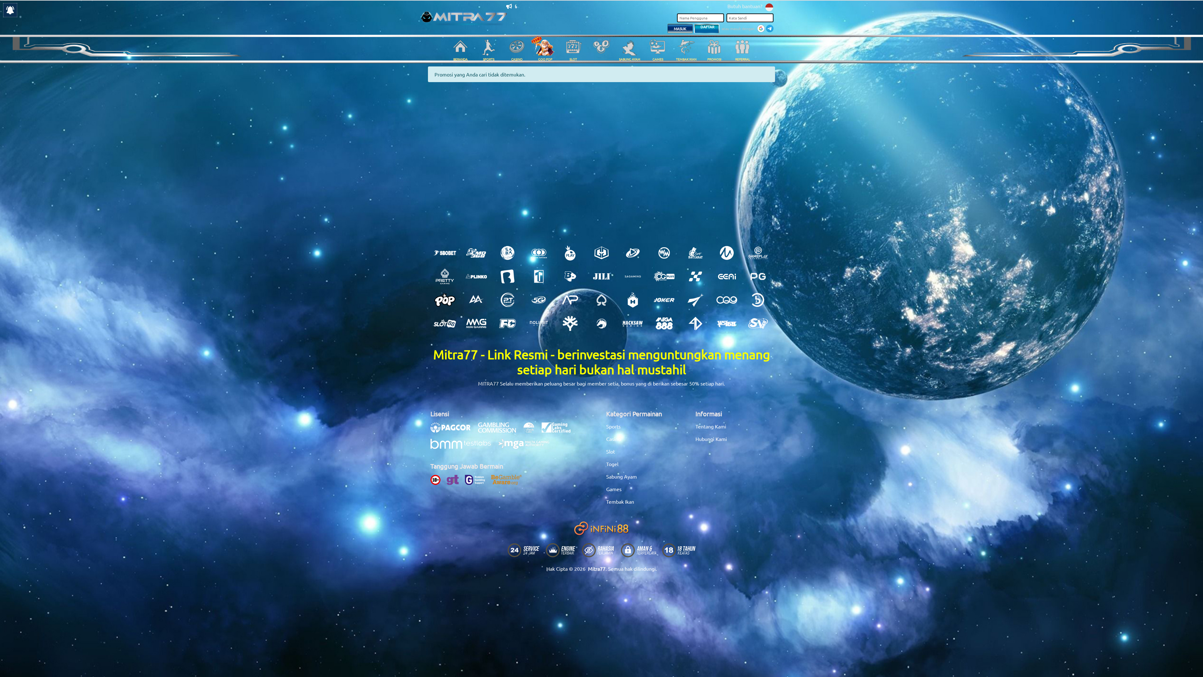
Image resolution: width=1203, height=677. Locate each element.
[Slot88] (444, 323)
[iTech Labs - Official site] (531, 430)
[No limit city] (538, 323)
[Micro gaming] (726, 253)
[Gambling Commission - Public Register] (500, 430)
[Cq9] (726, 300)
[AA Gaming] (476, 300)
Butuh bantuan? (744, 6)
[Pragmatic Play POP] (444, 300)
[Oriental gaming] (664, 276)
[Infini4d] (695, 323)
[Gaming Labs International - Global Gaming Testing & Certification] (559, 430)
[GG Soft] (601, 253)
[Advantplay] (570, 300)
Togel (612, 464)
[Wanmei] (664, 253)
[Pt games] (507, 300)
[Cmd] (476, 253)
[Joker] (664, 300)
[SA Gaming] (632, 276)
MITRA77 (488, 383)
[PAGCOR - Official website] (453, 430)
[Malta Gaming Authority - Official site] (526, 447)
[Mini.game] (476, 276)
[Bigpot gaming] (570, 276)
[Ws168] (726, 323)
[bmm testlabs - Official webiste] (463, 447)
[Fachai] (507, 323)
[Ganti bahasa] (769, 7)
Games (614, 489)
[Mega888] (664, 323)
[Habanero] (632, 300)
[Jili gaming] (601, 276)
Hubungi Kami (711, 439)
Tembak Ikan (620, 501)
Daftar (707, 26)
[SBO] (444, 253)
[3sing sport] (538, 253)
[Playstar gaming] (695, 300)
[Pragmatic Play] (570, 253)
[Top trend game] (538, 276)
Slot (610, 451)
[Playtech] (632, 253)
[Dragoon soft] (601, 323)
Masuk (680, 28)
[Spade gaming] (601, 300)
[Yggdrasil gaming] (570, 323)
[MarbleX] (695, 276)
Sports (613, 426)
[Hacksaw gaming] (632, 323)
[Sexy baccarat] (695, 253)
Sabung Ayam (621, 476)
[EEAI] (726, 276)
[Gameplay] (758, 253)
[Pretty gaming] (444, 276)
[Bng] (758, 300)
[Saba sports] (507, 253)
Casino (613, 439)
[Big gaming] (507, 276)
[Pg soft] (758, 276)
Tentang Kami (710, 426)
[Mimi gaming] (476, 323)
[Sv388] (758, 323)
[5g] (538, 300)
